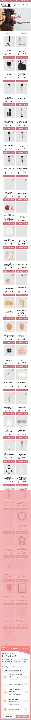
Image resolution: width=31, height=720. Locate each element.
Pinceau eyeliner (22, 193)
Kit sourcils (9, 50)
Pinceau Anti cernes (9, 193)
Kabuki (9, 74)
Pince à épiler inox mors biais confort (9, 455)
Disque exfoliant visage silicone (9, 336)
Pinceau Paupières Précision (22, 241)
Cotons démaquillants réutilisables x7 (9, 264)
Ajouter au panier (9, 57)
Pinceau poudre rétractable (9, 122)
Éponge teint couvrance (22, 336)
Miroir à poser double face (22, 526)
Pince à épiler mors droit (22, 573)
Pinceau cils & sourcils (22, 288)
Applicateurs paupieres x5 (22, 50)
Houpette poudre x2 (22, 359)
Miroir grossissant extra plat (22, 550)
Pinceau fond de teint (9, 169)
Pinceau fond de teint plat (22, 145)
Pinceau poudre (9, 145)
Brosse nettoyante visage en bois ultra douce (9, 645)
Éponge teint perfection (9, 431)
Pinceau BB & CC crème (22, 169)
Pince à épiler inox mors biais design (9, 526)
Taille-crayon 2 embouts (9, 359)
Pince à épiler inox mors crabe (9, 573)
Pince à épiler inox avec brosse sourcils (22, 478)
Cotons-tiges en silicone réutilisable (22, 312)
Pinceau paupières (22, 264)
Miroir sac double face (22, 621)
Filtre (7, 33)
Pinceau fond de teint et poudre (22, 122)
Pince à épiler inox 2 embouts (9, 550)
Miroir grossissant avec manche (9, 478)
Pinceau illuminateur (9, 98)
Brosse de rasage (9, 502)
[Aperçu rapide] (6, 530)
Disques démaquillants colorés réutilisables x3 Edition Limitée (9, 217)
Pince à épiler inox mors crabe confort (9, 407)
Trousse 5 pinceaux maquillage (22, 74)
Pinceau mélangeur (22, 217)
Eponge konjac (9, 288)
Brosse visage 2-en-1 (9, 597)
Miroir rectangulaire (22, 597)
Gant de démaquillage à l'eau (9, 241)
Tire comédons (22, 407)
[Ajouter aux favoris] (13, 513)
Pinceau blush (22, 98)
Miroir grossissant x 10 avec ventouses (22, 502)
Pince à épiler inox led (22, 455)
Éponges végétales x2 (9, 312)
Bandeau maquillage (22, 431)
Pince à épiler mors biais (9, 621)
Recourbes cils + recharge (9, 383)
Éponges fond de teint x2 (22, 383)
